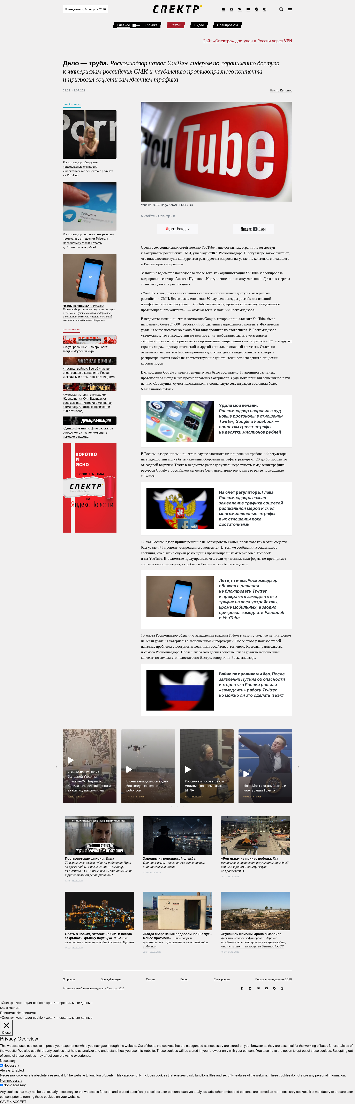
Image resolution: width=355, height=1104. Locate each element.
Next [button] (298, 766)
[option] (89, 766)
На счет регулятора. (251, 508)
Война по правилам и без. (252, 684)
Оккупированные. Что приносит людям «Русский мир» (85, 349)
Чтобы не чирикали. (89, 312)
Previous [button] (57, 766)
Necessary (11, 1065)
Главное (123, 25)
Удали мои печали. (251, 418)
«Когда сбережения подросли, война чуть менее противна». (177, 939)
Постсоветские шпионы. (98, 866)
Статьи (176, 25)
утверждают (202, 252)
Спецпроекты (227, 25)
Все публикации (111, 979)
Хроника (150, 25)
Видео (199, 25)
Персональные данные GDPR (273, 979)
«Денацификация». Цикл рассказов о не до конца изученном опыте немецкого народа (88, 432)
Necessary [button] (8, 1060)
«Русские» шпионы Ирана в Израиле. (253, 939)
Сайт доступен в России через (247, 41)
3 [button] (184, 806)
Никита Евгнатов (281, 90)
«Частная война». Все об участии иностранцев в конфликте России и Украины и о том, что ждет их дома (89, 372)
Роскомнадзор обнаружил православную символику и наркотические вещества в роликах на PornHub (88, 168)
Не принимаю (26, 1012)
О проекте (69, 979)
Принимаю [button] (8, 1012)
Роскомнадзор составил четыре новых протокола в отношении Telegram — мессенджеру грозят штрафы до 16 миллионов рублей (88, 240)
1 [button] (171, 806)
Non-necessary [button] (11, 1080)
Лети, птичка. (251, 599)
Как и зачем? (10, 1007)
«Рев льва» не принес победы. (254, 864)
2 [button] (177, 806)
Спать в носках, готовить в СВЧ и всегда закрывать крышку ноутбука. (99, 937)
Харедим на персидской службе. (174, 862)
